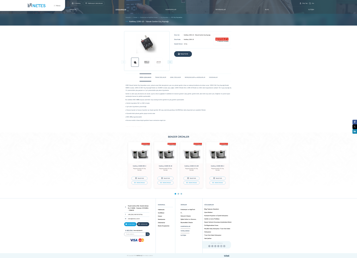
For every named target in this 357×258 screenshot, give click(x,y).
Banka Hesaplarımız (163, 226)
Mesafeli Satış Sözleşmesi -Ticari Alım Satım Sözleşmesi (217, 230)
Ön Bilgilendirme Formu (211, 225)
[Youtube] (221, 246)
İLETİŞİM (311, 10)
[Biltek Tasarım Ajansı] (227, 256)
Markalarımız (161, 219)
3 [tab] (181, 194)
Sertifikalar (161, 213)
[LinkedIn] (215, 246)
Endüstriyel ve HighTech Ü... (188, 211)
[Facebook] (209, 246)
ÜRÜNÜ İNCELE (140, 182)
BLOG (267, 10)
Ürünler (135, 17)
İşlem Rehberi (208, 212)
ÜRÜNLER (73, 10)
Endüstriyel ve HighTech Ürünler (149, 17)
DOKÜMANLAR (213, 77)
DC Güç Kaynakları (176, 17)
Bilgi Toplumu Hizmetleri (211, 209)
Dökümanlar (161, 223)
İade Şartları (207, 238)
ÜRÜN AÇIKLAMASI (145, 77)
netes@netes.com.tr (134, 219)
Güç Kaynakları (164, 17)
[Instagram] (218, 246)
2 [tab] (178, 194)
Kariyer (160, 216)
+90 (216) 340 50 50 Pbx (135, 214)
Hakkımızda (161, 209)
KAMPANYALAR (171, 10)
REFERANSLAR (221, 10)
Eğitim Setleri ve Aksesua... (189, 219)
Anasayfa (128, 17)
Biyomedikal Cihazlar (187, 222)
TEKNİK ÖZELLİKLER (160, 77)
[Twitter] (212, 246)
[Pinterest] (224, 246)
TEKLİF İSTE (140, 178)
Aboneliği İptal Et (138, 230)
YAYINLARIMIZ (185, 231)
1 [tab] (175, 194)
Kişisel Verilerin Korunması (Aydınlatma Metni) (217, 222)
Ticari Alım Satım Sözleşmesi (212, 235)
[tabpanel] (139, 165)
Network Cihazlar (186, 216)
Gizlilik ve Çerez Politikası (211, 219)
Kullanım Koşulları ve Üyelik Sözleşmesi (216, 216)
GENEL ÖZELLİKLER (175, 77)
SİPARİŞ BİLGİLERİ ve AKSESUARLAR (195, 77)
